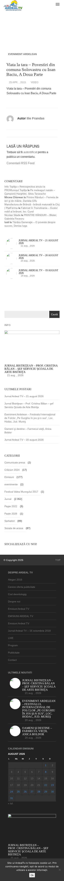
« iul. (10, 803)
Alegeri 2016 (15, 579)
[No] (59, 870)
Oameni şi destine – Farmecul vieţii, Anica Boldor (27, 430)
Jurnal (7, 499)
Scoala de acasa (13, 528)
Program (13, 645)
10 (11, 778)
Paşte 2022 (10, 506)
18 (18, 785)
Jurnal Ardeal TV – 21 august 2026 (24, 396)
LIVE (10, 638)
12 (25, 778)
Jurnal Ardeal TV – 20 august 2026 (24, 439)
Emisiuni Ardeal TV (18, 608)
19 (25, 785)
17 (11, 785)
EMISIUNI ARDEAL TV (20, 616)
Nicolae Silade (12, 215)
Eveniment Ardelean (22, 54)
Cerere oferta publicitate (21, 586)
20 (32, 785)
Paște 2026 (10, 513)
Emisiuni (9, 477)
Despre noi (14, 601)
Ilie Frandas (35, 118)
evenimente (11, 484)
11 (18, 778)
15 (45, 778)
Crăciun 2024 (12, 469)
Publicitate (14, 652)
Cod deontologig (17, 594)
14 (38, 778)
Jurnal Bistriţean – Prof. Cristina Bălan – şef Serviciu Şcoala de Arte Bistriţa (28, 405)
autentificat (30, 152)
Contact (12, 659)
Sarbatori (9, 520)
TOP (57, 560)
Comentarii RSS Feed (20, 163)
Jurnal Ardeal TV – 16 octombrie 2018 (29, 630)
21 (38, 785)
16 (52, 778)
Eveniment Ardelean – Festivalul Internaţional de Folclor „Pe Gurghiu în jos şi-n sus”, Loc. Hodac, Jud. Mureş (29, 418)
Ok (32, 875)
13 (32, 778)
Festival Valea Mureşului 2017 (21, 491)
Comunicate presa (14, 462)
